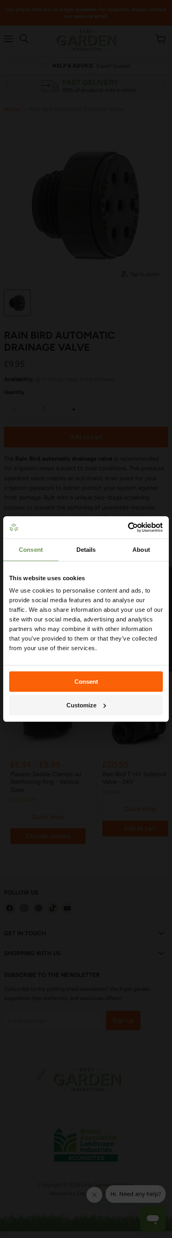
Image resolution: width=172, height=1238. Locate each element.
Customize (81, 705)
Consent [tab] (31, 549)
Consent (86, 681)
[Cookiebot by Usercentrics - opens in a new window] (128, 527)
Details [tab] (86, 549)
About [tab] (141, 549)
